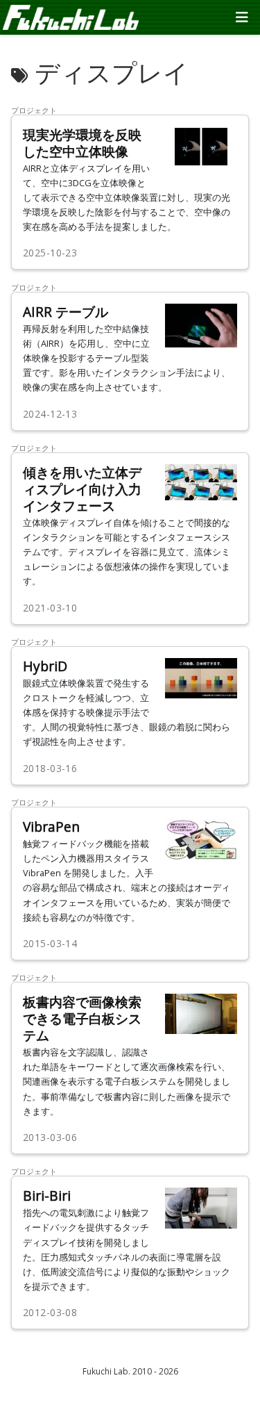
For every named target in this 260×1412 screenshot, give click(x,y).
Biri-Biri (47, 1195)
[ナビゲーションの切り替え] (242, 17)
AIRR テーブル (65, 311)
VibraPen (51, 826)
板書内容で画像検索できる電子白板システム (82, 1018)
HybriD (45, 666)
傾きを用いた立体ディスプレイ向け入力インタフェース (82, 489)
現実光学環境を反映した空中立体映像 (82, 143)
